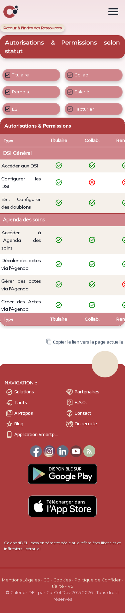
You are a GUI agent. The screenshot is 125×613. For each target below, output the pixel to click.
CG (46, 579)
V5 (70, 586)
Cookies (62, 579)
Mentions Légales (21, 579)
